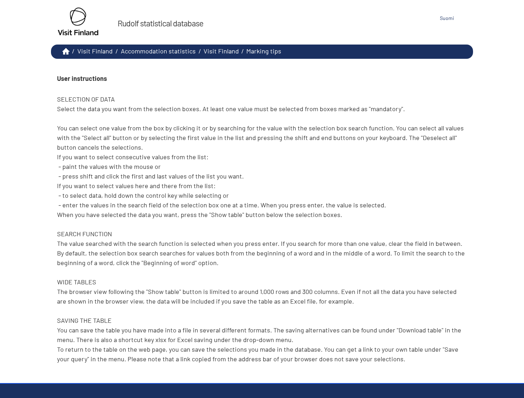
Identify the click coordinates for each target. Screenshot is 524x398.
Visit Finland (95, 51)
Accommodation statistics (158, 51)
